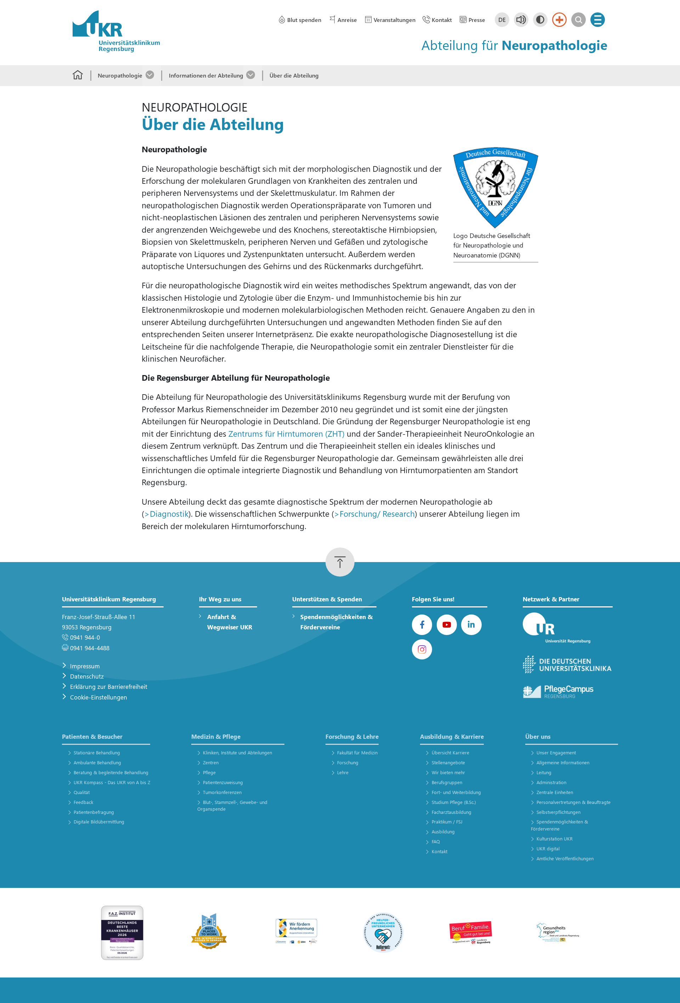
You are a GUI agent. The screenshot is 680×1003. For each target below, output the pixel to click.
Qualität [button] (81, 792)
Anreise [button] (347, 19)
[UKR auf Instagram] (422, 649)
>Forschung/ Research (374, 513)
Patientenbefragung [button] (94, 812)
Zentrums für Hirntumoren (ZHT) (286, 433)
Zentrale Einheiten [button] (555, 792)
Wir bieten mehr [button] (448, 772)
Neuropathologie (120, 75)
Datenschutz (87, 676)
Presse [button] (477, 19)
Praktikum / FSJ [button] (447, 821)
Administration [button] (551, 782)
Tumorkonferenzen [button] (222, 792)
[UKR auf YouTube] (447, 624)
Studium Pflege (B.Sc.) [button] (454, 802)
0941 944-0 (85, 637)
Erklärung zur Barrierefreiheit (108, 686)
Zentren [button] (211, 762)
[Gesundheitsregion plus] (558, 932)
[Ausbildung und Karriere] (296, 932)
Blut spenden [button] (304, 19)
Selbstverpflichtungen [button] (558, 812)
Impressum (85, 666)
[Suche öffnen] (578, 19)
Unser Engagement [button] (556, 752)
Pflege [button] (209, 772)
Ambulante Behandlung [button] (97, 762)
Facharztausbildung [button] (451, 812)
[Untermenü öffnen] (151, 75)
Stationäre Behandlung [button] (97, 752)
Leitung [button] (544, 772)
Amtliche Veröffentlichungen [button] (565, 858)
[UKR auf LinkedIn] (471, 624)
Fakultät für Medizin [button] (357, 752)
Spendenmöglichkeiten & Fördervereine (336, 622)
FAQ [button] (436, 841)
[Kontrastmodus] (540, 19)
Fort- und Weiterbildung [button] (456, 792)
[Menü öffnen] (597, 19)
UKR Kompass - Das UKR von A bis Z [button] (112, 782)
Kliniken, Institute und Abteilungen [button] (237, 752)
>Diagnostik (166, 513)
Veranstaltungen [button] (394, 19)
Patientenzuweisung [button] (223, 782)
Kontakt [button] (442, 19)
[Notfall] (559, 19)
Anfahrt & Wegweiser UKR (229, 622)
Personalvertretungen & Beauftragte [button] (574, 802)
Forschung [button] (347, 762)
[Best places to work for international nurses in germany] (209, 932)
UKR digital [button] (548, 848)
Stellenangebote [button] (448, 762)
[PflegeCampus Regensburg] (568, 692)
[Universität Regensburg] (568, 628)
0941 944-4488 (89, 648)
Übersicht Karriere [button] (450, 752)
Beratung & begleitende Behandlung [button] (111, 772)
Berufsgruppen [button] (447, 782)
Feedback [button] (83, 802)
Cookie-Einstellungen (98, 697)
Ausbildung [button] (443, 831)
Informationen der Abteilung (206, 75)
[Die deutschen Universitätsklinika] (568, 665)
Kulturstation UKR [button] (555, 838)
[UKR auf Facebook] (422, 624)
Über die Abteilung (294, 75)
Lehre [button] (342, 772)
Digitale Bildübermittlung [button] (99, 821)
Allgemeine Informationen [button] (563, 762)
